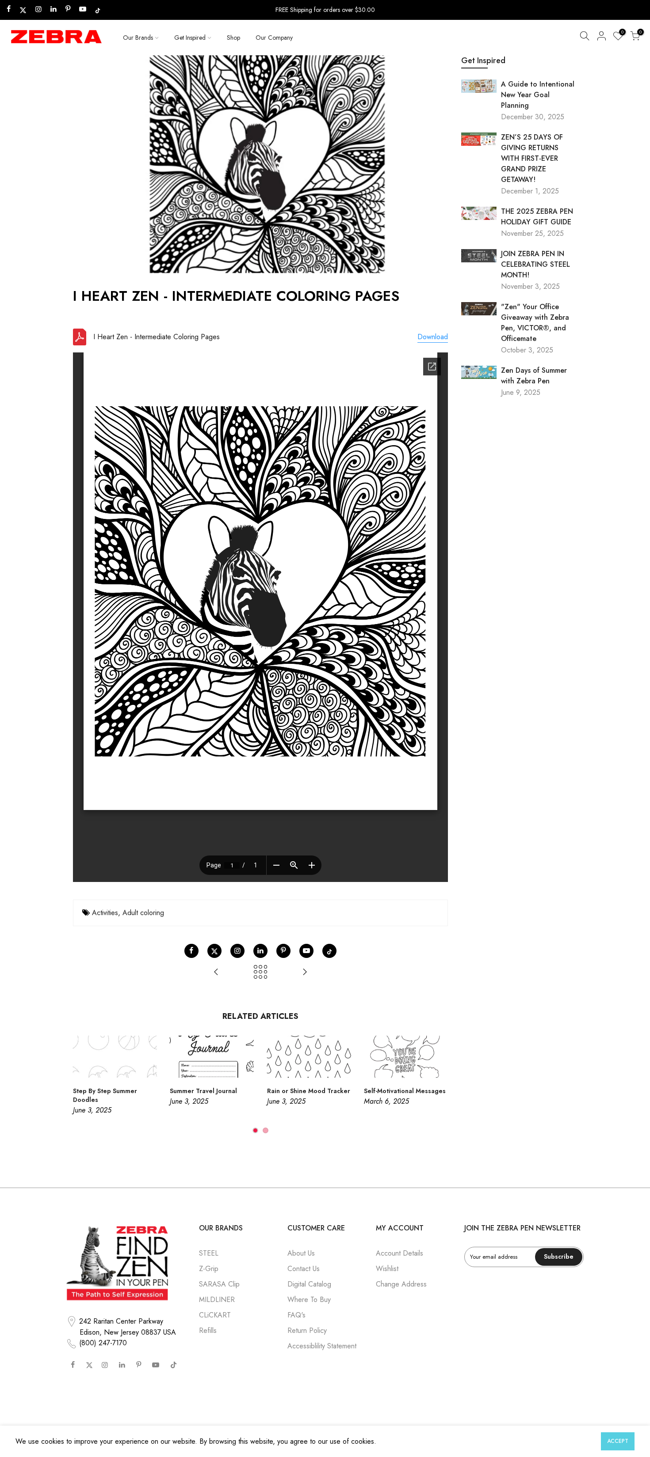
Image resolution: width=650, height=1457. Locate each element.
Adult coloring (143, 913)
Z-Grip (208, 1269)
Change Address (401, 1284)
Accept (617, 1441)
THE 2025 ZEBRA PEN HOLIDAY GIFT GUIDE (537, 216)
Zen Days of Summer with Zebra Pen (534, 375)
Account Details (399, 1253)
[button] (584, 37)
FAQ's (296, 1315)
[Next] (439, 1085)
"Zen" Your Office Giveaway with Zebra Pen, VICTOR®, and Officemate (535, 323)
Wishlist (387, 1269)
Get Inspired (190, 37)
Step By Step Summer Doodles (105, 1095)
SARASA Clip (219, 1284)
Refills (208, 1330)
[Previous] (82, 1085)
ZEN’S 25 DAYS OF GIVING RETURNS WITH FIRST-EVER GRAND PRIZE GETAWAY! (532, 158)
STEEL (208, 1253)
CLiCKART (215, 1315)
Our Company (274, 37)
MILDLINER (217, 1299)
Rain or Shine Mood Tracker (308, 1090)
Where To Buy (309, 1299)
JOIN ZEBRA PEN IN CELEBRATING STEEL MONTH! (535, 264)
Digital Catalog (309, 1284)
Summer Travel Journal (203, 1090)
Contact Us (303, 1269)
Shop (233, 37)
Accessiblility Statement (321, 1346)
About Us (301, 1253)
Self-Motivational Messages (405, 1090)
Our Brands (138, 37)
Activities (105, 913)
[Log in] (601, 37)
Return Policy (307, 1330)
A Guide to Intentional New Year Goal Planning (537, 94)
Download (432, 337)
